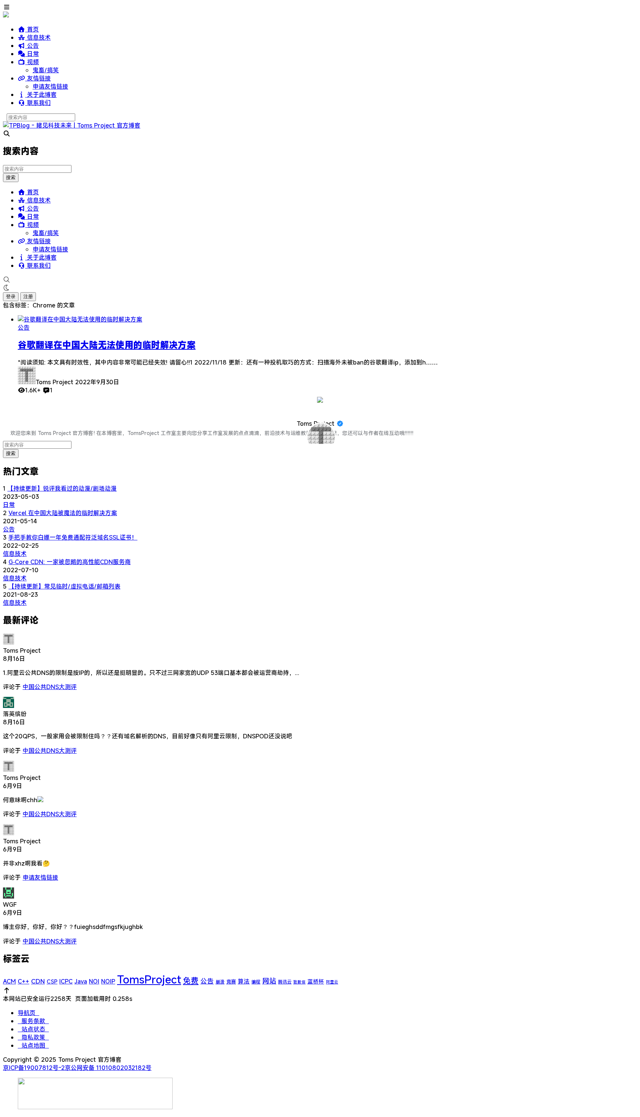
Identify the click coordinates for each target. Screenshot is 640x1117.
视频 (32, 62)
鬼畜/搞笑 (46, 70)
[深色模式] (320, 288)
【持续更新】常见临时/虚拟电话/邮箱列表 (64, 586)
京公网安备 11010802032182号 (108, 1068)
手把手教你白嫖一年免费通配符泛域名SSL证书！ (72, 537)
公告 (32, 46)
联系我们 (38, 103)
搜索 (11, 177)
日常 (32, 54)
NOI (94, 981)
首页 (32, 29)
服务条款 (33, 1021)
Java (80, 981)
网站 (269, 980)
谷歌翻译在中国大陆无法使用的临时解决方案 (107, 345)
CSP (52, 981)
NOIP (108, 981)
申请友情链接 (50, 86)
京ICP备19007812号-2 (34, 1068)
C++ (23, 981)
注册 (28, 296)
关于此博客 (41, 94)
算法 (244, 981)
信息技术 (38, 37)
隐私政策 (33, 1037)
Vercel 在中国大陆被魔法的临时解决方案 (63, 513)
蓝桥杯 (315, 981)
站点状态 (33, 1029)
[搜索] (320, 280)
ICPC (66, 981)
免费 (191, 980)
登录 (11, 296)
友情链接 (38, 78)
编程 (255, 982)
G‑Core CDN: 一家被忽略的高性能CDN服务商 (70, 562)
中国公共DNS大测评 (50, 687)
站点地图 (33, 1045)
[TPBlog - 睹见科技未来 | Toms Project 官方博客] (71, 125)
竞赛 (231, 981)
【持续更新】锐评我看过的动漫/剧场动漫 (62, 488)
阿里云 (332, 982)
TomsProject (149, 979)
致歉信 (299, 982)
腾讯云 (284, 982)
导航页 (28, 1013)
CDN (38, 981)
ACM (9, 981)
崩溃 (220, 982)
